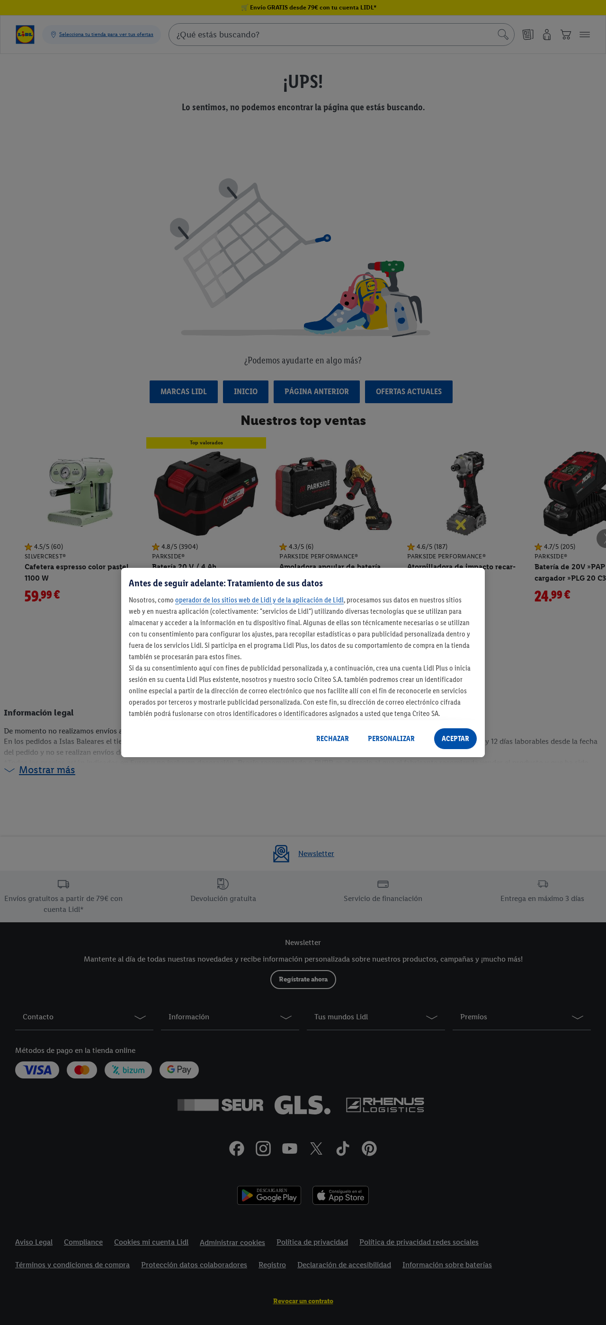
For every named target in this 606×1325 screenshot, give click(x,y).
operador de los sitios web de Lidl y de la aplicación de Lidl (259, 599)
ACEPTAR (455, 738)
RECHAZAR (332, 738)
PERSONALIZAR (391, 738)
